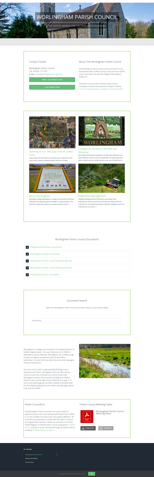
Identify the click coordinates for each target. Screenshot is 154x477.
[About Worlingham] (52, 178)
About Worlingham (39, 196)
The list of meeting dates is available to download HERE (101, 89)
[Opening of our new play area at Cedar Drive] (52, 132)
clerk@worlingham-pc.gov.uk (48, 74)
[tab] (77, 247)
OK (92, 474)
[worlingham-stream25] (104, 344)
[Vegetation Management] (101, 178)
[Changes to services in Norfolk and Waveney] (101, 131)
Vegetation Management (92, 196)
